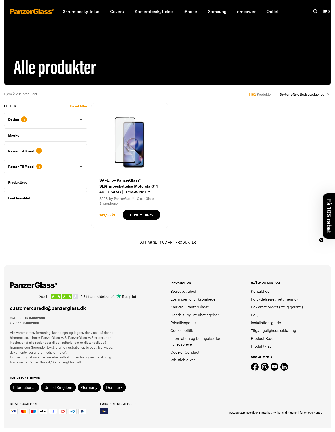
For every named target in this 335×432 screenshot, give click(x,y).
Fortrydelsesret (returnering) (274, 299)
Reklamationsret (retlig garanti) (277, 307)
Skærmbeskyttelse (81, 11)
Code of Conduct (184, 352)
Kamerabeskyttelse (154, 11)
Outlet (272, 11)
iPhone (190, 11)
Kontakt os (260, 291)
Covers (117, 11)
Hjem (8, 93)
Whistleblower (182, 360)
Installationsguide (266, 322)
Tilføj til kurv (141, 215)
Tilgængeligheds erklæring (273, 330)
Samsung (217, 11)
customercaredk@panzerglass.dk (48, 307)
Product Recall (263, 338)
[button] (329, 216)
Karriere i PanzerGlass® (189, 307)
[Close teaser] (321, 240)
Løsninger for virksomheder (193, 299)
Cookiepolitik (181, 330)
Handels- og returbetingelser (194, 315)
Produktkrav (261, 346)
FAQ (254, 315)
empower (246, 11)
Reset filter (78, 105)
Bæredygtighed (183, 291)
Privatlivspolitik (183, 322)
